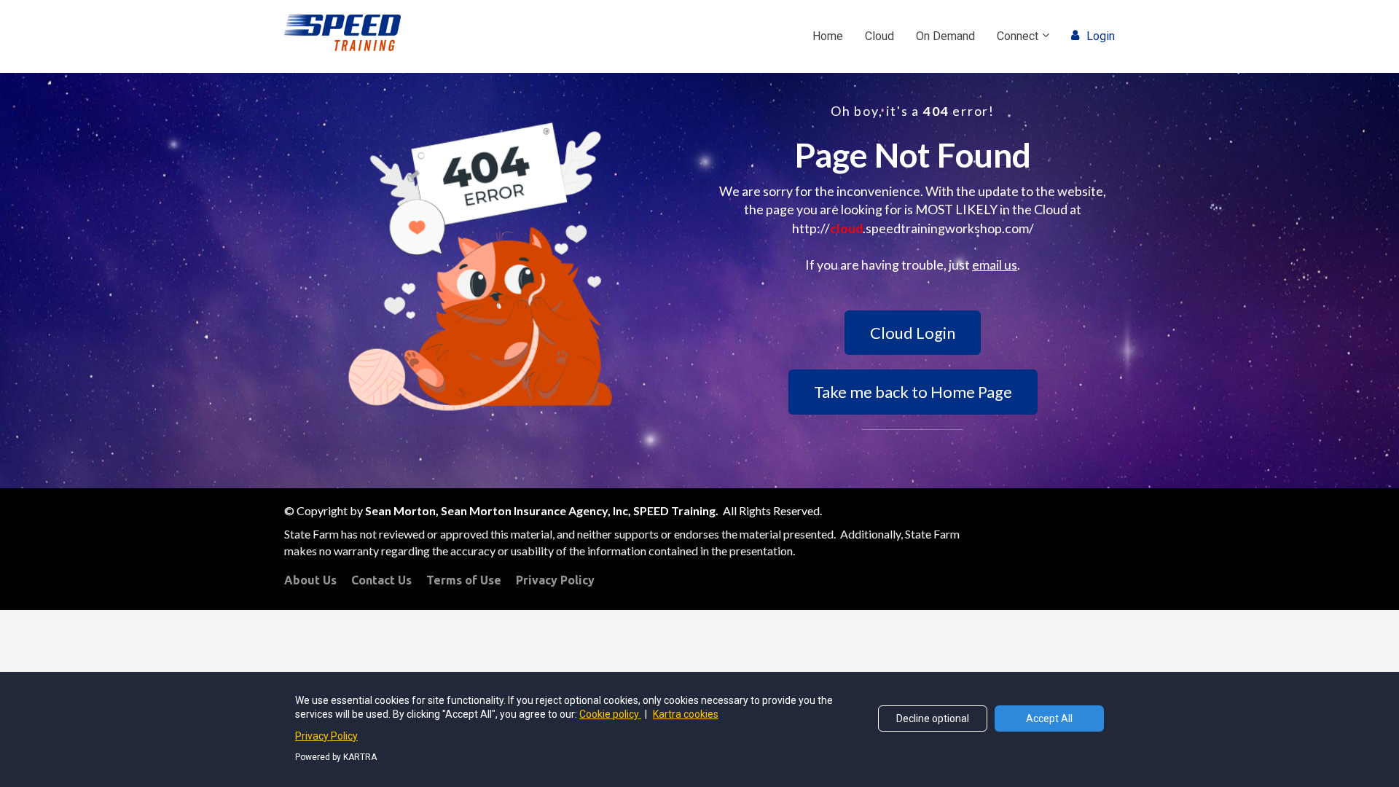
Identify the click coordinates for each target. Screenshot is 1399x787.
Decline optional (932, 718)
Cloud (879, 36)
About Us (310, 580)
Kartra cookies (685, 714)
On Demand (945, 36)
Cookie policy (610, 714)
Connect (1017, 36)
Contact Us (381, 580)
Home (827, 36)
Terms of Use (463, 580)
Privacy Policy (555, 580)
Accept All (1049, 718)
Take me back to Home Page (913, 392)
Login (1100, 36)
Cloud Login (912, 332)
